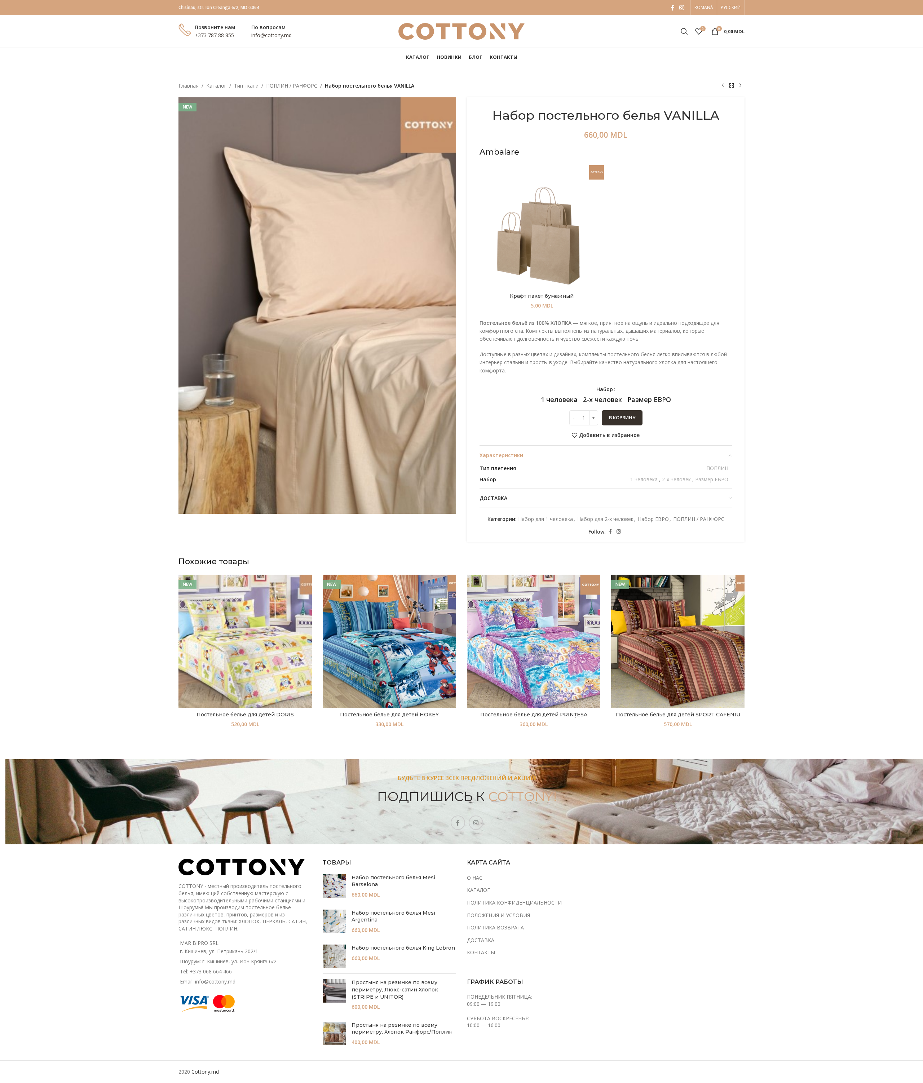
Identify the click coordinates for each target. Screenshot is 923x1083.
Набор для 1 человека (545, 519)
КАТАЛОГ (478, 890)
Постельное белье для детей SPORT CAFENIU (678, 714)
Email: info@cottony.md (207, 981)
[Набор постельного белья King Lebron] (334, 956)
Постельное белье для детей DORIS (245, 714)
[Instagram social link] (682, 7)
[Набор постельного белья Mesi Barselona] (334, 886)
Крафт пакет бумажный (542, 296)
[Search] (684, 31)
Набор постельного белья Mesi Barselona (393, 881)
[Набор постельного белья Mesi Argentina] (334, 922)
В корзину (622, 417)
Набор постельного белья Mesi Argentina (393, 916)
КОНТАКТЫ (481, 952)
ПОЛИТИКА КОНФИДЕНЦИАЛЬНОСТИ (514, 902)
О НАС (474, 877)
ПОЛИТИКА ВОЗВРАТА (495, 927)
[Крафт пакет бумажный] (542, 227)
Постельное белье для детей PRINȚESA (533, 714)
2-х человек (676, 479)
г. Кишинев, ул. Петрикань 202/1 (219, 951)
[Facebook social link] (672, 7)
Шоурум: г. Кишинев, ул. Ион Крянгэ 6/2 (228, 961)
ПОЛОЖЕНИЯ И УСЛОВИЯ (498, 915)
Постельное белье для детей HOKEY (389, 714)
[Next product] (740, 85)
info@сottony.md (271, 35)
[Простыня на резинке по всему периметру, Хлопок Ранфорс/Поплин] (334, 1034)
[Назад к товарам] (731, 85)
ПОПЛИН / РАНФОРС (291, 85)
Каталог (216, 85)
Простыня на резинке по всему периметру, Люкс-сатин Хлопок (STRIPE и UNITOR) (395, 989)
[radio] (559, 399)
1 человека (644, 479)
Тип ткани (246, 85)
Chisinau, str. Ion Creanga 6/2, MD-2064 (218, 7)
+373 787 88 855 (214, 35)
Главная (188, 85)
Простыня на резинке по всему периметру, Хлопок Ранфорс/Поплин (402, 1028)
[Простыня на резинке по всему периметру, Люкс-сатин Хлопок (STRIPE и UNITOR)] (334, 994)
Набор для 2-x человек (605, 519)
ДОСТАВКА (480, 940)
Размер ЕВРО (711, 479)
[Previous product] (723, 85)
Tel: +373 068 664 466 (206, 971)
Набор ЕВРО (653, 519)
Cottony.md (205, 1071)
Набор (604, 389)
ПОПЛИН (717, 468)
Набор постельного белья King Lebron (403, 948)
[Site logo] (461, 30)
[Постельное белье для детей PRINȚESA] (533, 641)
